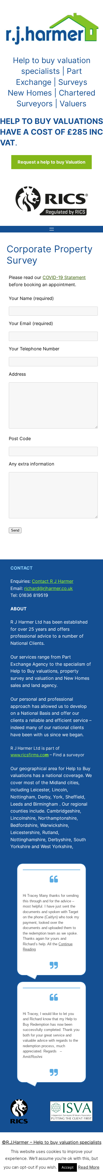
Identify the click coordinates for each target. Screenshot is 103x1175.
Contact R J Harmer (52, 581)
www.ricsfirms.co (27, 754)
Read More (88, 1167)
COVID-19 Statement (64, 277)
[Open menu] (51, 229)
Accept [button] (68, 1167)
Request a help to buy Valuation (51, 162)
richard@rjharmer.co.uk (48, 588)
